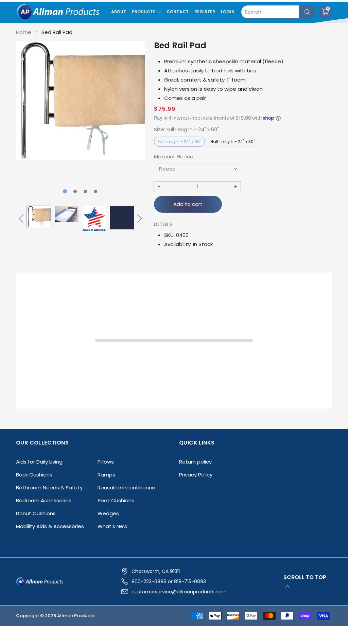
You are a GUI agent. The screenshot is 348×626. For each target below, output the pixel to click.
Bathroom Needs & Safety (49, 487)
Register (204, 12)
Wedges (108, 513)
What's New (112, 526)
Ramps (106, 474)
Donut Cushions (36, 513)
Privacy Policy (195, 474)
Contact (177, 12)
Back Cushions (34, 474)
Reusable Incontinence (126, 487)
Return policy (195, 461)
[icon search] (307, 12)
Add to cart (188, 204)
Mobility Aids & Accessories (50, 526)
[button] (65, 191)
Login (227, 12)
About (118, 12)
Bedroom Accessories (43, 500)
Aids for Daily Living (39, 461)
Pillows (106, 461)
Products (144, 12)
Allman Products (75, 615)
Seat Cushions (116, 500)
